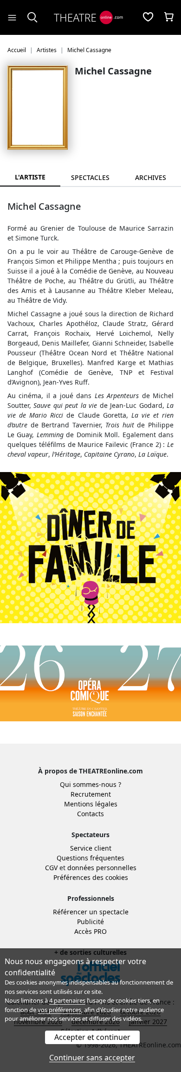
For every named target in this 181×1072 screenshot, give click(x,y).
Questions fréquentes (90, 857)
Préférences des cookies (90, 877)
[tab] (90, 177)
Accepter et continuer (92, 1037)
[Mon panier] (169, 18)
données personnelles (101, 867)
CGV (51, 867)
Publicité (90, 921)
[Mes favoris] (148, 18)
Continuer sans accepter (92, 1057)
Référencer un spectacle (91, 911)
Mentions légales (90, 803)
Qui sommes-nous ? (90, 784)
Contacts (90, 813)
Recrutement (91, 794)
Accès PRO (90, 931)
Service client (90, 848)
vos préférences (59, 1009)
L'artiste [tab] (30, 177)
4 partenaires (67, 1000)
